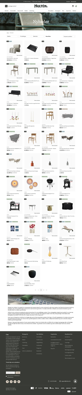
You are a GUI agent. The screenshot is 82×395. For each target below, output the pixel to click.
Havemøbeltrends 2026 (56, 339)
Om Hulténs (39, 337)
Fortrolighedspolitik (69, 352)
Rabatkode (38, 351)
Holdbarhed (39, 345)
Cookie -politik (68, 355)
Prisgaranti (38, 348)
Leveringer (67, 342)
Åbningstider (73, 1)
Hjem (8, 32)
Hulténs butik (39, 339)
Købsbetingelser (68, 339)
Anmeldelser (39, 353)
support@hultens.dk (12, 359)
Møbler (23, 339)
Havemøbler (25, 345)
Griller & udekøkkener (27, 351)
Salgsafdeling (39, 342)
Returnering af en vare (70, 358)
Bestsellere (53, 337)
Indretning (24, 342)
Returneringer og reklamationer (68, 346)
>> (46, 290)
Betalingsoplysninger (69, 349)
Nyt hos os (24, 337)
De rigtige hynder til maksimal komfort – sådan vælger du (57, 344)
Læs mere (41, 28)
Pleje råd (53, 348)
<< (35, 290)
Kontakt (68, 1)
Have (23, 348)
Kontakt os (67, 337)
